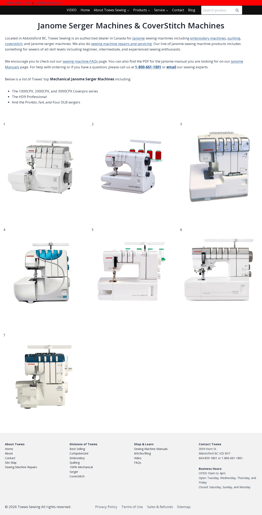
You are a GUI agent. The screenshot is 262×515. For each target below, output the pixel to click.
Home (85, 10)
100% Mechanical (81, 467)
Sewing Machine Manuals (151, 449)
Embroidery (77, 458)
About (9, 453)
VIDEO (72, 10)
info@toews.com (48, 2)
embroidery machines (208, 38)
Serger (74, 472)
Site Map (11, 462)
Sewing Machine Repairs (21, 467)
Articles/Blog (142, 453)
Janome (138, 38)
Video (137, 458)
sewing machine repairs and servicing (121, 43)
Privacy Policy (106, 506)
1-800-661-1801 (18, 2)
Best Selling (77, 449)
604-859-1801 (208, 458)
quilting (233, 38)
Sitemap (184, 506)
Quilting (75, 462)
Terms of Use (132, 506)
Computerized (79, 453)
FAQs (137, 462)
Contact (178, 10)
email (171, 67)
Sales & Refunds (160, 506)
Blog (191, 10)
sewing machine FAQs (80, 61)
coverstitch (13, 43)
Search (238, 10)
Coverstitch (77, 476)
